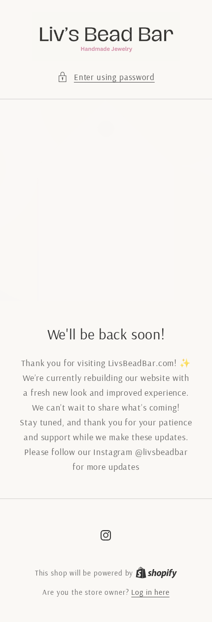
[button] (105, 77)
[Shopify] (156, 573)
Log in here (150, 592)
